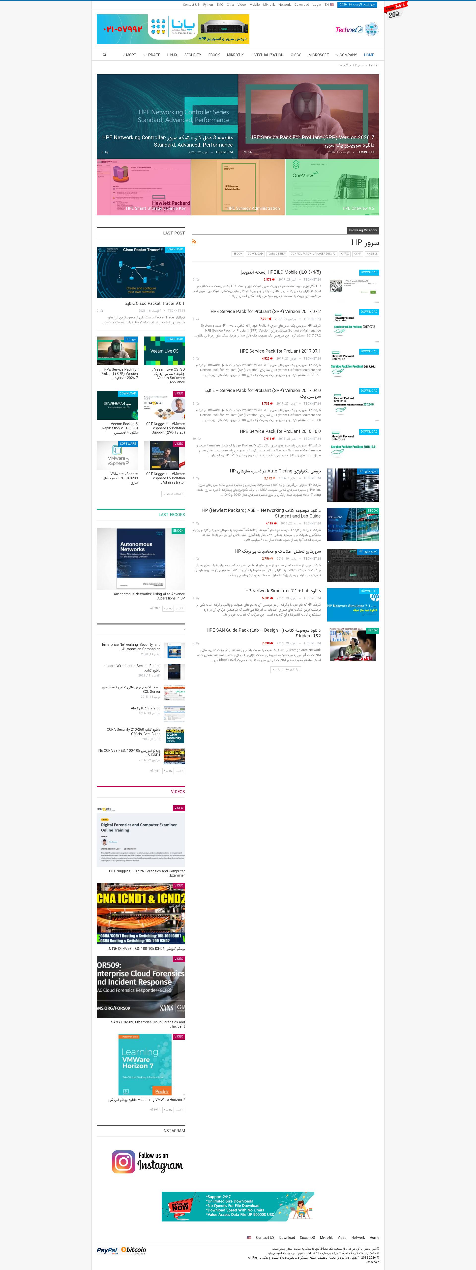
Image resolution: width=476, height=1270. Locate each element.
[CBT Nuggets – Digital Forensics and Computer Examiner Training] (141, 836)
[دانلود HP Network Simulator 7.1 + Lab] (353, 605)
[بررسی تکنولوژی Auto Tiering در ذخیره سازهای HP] (353, 485)
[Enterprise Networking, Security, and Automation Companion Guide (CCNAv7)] (174, 650)
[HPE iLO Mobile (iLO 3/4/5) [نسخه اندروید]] (353, 286)
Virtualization (269, 55)
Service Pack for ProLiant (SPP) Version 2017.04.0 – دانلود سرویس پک (263, 393)
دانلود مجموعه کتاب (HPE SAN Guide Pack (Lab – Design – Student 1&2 (264, 633)
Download (302, 4)
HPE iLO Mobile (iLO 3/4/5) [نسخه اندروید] (281, 272)
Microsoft (319, 55)
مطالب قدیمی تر (172, 494)
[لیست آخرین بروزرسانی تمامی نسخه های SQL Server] (174, 693)
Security (192, 55)
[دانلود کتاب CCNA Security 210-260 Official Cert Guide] (174, 735)
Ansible (372, 254)
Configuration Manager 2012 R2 (313, 254)
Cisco (296, 55)
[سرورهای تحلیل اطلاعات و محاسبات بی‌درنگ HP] (353, 565)
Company (348, 55)
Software (128, 443)
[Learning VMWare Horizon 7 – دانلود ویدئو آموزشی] (141, 1064)
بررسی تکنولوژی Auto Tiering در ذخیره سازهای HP (275, 471)
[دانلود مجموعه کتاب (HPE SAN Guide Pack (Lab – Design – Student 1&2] (353, 644)
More (131, 55)
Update (153, 55)
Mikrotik (269, 4)
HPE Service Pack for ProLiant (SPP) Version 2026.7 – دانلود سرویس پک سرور (309, 141)
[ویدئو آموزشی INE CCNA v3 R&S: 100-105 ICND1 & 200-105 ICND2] (174, 756)
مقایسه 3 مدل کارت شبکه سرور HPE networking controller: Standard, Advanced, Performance (167, 141)
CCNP (357, 254)
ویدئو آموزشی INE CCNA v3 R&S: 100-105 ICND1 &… (129, 753)
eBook (214, 55)
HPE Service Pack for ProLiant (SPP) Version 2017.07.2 (266, 311)
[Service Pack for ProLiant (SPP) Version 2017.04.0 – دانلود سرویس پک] (353, 404)
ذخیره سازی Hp (368, 471)
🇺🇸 (249, 1238)
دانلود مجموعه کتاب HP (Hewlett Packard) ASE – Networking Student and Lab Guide (261, 513)
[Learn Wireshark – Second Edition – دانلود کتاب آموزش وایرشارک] (174, 672)
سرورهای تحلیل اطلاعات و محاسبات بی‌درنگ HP (278, 551)
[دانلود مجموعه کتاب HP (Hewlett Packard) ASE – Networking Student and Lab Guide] (353, 524)
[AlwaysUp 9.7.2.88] (174, 714)
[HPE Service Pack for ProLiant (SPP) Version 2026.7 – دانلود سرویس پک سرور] (309, 116)
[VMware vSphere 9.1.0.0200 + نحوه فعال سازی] (117, 455)
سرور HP (131, 339)
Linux (172, 55)
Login (317, 4)
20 (194, 439)
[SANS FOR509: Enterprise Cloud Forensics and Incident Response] (141, 987)
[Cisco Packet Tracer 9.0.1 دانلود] (141, 272)
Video (242, 4)
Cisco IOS (307, 1238)
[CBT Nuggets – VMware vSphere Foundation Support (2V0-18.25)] (164, 405)
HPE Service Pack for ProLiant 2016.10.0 (280, 431)
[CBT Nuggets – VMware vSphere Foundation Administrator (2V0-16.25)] (164, 455)
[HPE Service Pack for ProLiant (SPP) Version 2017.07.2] (353, 325)
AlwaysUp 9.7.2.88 (145, 708)
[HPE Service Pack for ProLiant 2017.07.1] (353, 365)
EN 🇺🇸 (329, 4)
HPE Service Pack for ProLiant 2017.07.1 (280, 351)
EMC (220, 4)
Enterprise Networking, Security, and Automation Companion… (131, 647)
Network (285, 4)
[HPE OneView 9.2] (332, 187)
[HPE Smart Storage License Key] (143, 187)
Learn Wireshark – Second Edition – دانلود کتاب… (131, 668)
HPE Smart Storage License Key (156, 209)
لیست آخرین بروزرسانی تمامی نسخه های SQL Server (131, 690)
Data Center (276, 254)
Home (369, 55)
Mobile (255, 4)
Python (208, 4)
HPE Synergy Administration (253, 209)
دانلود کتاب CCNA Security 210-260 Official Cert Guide (133, 732)
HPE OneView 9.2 (358, 209)
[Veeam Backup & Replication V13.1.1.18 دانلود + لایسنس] (117, 405)
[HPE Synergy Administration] (238, 187)
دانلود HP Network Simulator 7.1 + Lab (283, 591)
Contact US (191, 4)
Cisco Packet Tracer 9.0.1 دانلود (155, 303)
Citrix (230, 4)
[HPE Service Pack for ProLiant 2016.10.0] (353, 445)
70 (245, 152)
